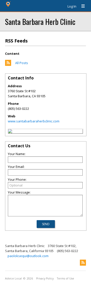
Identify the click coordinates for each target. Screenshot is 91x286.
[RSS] (83, 263)
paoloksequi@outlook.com (28, 256)
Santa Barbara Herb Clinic (40, 21)
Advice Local (13, 278)
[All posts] (8, 64)
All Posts (21, 63)
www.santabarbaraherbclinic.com (33, 121)
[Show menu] (81, 6)
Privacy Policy (45, 278)
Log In (71, 6)
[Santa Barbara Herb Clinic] (10, 132)
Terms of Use (65, 278)
